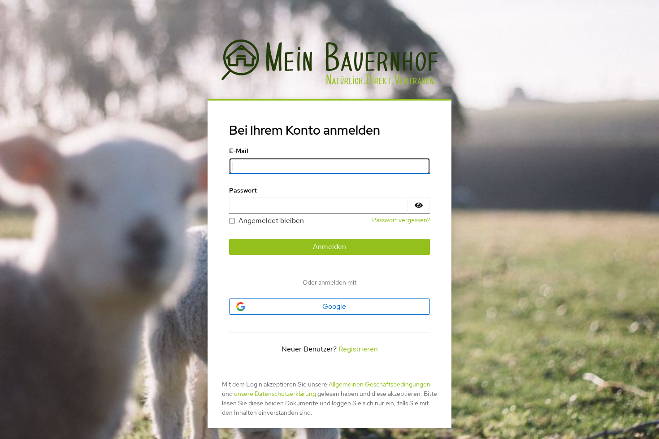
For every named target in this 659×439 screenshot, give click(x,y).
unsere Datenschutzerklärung (275, 394)
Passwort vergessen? (401, 220)
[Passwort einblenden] (419, 206)
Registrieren (358, 349)
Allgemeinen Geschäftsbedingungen (379, 384)
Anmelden (329, 246)
